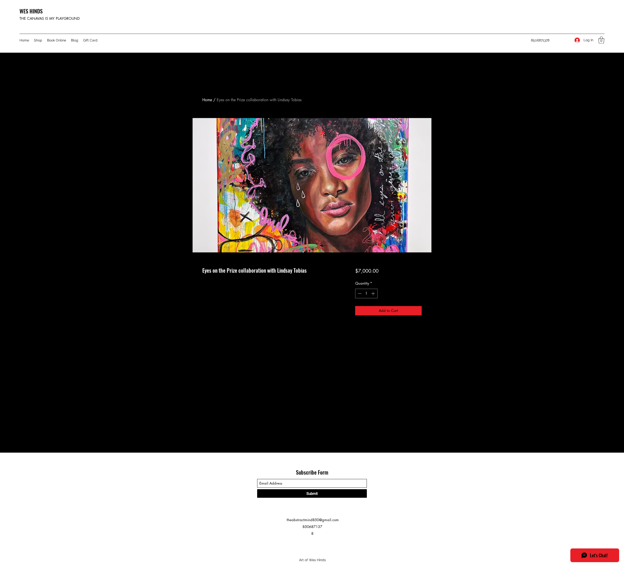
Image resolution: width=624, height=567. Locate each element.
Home (207, 99)
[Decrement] (359, 293)
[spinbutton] (366, 293)
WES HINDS (31, 11)
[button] (601, 40)
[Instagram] (558, 40)
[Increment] (373, 293)
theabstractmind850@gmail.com (313, 519)
